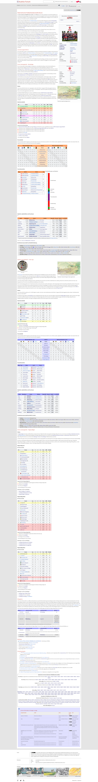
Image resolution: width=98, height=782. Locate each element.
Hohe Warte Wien (38, 410)
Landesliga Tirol (21, 594)
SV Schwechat (23, 471)
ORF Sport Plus (58, 288)
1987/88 (65, 691)
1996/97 (32, 693)
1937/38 (57, 681)
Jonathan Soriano (53, 252)
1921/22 (78, 676)
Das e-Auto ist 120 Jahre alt (76, 776)
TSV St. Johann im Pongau (26, 568)
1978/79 (36, 691)
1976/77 (30, 691)
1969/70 (51, 690)
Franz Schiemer (72, 247)
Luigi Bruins (44, 251)
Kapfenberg (20, 223)
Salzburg (19, 230)
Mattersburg (20, 227)
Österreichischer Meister (23, 126)
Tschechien (45, 703)
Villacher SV (23, 504)
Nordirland (30, 702)
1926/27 (46, 679)
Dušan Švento (29, 250)
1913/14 (52, 676)
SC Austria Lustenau (58, 268)
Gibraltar (31, 701)
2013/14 (33, 694)
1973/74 (64, 690)
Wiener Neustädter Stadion (45, 236)
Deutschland (67, 699)
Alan (60, 252)
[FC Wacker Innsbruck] (28, 147)
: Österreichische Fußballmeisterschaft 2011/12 (30, 641)
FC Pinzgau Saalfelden (24, 571)
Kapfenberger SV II (23, 520)
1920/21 (75, 676)
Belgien (45, 699)
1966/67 (41, 690)
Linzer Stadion (37, 401)
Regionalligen (21, 433)
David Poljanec (73, 82)
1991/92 (78, 691)
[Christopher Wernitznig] (21, 193)
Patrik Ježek (24, 182)
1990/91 (75, 691)
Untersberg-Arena (38, 397)
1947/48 (56, 684)
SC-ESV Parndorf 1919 (24, 457)
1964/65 (49, 688)
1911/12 (45, 676)
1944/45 (62, 683)
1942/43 (55, 683)
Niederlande (25, 702)
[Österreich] (70, 60)
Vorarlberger (44, 436)
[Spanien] (31, 370)
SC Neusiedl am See (24, 476)
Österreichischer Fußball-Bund (24, 644)
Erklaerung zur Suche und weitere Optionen (61, 1)
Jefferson (32, 248)
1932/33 (65, 679)
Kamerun (34, 379)
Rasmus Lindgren (69, 250)
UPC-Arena (42, 220)
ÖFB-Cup (20, 95)
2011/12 (34, 126)
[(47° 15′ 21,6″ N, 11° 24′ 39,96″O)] (63, 95)
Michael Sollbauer (35, 419)
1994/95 (25, 693)
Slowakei (77, 702)
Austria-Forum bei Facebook (18, 780)
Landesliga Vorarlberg (23, 596)
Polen (43, 702)
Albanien (29, 699)
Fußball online (32, 644)
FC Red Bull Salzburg (73, 43)
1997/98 (35, 693)
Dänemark (63, 699)
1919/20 (71, 676)
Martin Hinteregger (47, 247)
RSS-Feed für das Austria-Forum (24, 780)
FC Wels (22, 524)
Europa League (59, 698)
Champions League (52, 698)
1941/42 (52, 683)
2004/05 (59, 693)
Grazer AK (38, 38)
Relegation (26, 331)
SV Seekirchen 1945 (24, 579)
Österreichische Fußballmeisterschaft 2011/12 (63, 752)
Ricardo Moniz (29, 254)
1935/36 (75, 679)
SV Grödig (23, 315)
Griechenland (36, 701)
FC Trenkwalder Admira (48, 52)
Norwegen (34, 702)
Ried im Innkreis (20, 229)
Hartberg (19, 399)
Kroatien (55, 701)
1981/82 (46, 691)
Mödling (19, 225)
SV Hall (22, 580)
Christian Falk (25, 368)
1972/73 (61, 690)
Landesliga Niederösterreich (24, 492)
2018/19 (49, 694)
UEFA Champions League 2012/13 (47, 92)
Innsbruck (19, 221)
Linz (18, 401)
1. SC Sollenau (23, 464)
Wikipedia (50, 752)
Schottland (62, 702)
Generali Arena (42, 232)
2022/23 (62, 694)
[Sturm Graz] (18, 147)
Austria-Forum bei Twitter (21, 780)
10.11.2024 (73, 752)
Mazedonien (74, 701)
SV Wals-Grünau (27, 593)
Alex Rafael (65, 252)
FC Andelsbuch (29, 596)
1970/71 (54, 690)
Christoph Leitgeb (54, 250)
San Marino (58, 702)
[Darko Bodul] (21, 177)
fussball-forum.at (23, 655)
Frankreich (24, 701)
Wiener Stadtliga (22, 491)
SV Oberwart (27, 494)
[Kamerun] (31, 379)
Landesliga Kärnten (22, 545)
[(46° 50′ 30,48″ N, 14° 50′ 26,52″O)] (73, 273)
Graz (18, 220)
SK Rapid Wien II (23, 453)
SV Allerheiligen (24, 519)
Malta (70, 701)
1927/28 (49, 679)
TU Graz (78, 2)
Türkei (49, 703)
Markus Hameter (22, 624)
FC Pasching (23, 522)
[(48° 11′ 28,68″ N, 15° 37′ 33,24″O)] (75, 267)
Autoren (76, 752)
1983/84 (52, 691)
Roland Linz (24, 180)
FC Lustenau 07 (24, 319)
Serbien (73, 702)
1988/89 (69, 691)
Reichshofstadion (38, 405)
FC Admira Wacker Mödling (44, 23)
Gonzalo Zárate (45, 250)
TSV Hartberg (72, 73)
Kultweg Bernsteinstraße (63, 776)
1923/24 (36, 679)
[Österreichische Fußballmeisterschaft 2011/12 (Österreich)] (69, 92)
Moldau (78, 701)
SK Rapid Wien (72, 47)
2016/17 (42, 694)
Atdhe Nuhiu (24, 191)
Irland (40, 701)
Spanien (33, 370)
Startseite (18, 2)
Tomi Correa (25, 374)
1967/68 (45, 690)
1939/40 (45, 683)
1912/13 (49, 676)
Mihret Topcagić (34, 425)
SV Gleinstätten (24, 528)
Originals (31, 658)
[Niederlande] (21, 188)
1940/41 (49, 683)
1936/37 (54, 681)
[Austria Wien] (22, 147)
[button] (63, 6)
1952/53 (42, 687)
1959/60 (64, 687)
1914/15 (55, 676)
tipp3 (29, 66)
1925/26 (43, 679)
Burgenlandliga (21, 494)
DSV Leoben (23, 510)
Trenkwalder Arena (43, 225)
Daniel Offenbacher (52, 251)
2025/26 (71, 694)
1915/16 (58, 676)
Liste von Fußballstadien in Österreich (28, 240)
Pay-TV (28, 78)
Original (49, 663)
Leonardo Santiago (27, 252)
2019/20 (52, 694)
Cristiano (38, 251)
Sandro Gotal (51, 425)
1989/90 (72, 691)
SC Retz (30, 492)
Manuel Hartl (25, 383)
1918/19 (68, 676)
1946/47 (53, 684)
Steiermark (30, 75)
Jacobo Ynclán (25, 376)
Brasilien (34, 381)
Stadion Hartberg (38, 399)
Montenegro (21, 702)
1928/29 (52, 679)
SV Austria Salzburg (24, 566)
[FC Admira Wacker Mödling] (36, 147)
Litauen (63, 701)
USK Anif (22, 555)
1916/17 (62, 676)
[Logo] (70, 28)
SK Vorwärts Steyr (24, 526)
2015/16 (39, 694)
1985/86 (59, 691)
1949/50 (32, 687)
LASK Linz (71, 75)
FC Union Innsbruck (24, 577)
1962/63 (74, 687)
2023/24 (65, 694)
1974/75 (23, 691)
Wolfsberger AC (39, 34)
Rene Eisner (22, 636)
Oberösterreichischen (56, 435)
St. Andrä (73, 72)
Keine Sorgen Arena (43, 229)
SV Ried (71, 51)
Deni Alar (23, 186)
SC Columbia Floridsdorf (25, 478)
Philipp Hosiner (25, 184)
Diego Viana (25, 381)
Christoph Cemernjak (28, 421)
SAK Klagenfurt (24, 506)
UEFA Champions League (49, 22)
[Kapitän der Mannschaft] (33, 247)
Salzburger (35, 436)
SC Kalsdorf (29, 543)
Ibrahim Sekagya (28, 247)
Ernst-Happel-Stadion (53, 238)
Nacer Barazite (24, 188)
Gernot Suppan (60, 419)
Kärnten (31, 73)
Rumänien (49, 702)
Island (43, 701)
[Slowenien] (31, 367)
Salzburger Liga (21, 593)
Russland (53, 702)
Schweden (66, 702)
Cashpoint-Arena (38, 396)
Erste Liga (25, 132)
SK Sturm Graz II (24, 517)
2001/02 (49, 693)
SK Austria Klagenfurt (25, 511)
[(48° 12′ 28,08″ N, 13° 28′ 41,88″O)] (69, 91)
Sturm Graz (77, 96)
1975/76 (27, 691)
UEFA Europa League (43, 24)
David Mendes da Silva (30, 251)
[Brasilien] (31, 381)
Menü (72, 1)
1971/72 (58, 690)
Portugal (45, 702)
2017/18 (46, 694)
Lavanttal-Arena (38, 412)
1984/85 (56, 691)
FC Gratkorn (23, 513)
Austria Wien (79, 91)
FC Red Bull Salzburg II (24, 559)
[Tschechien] (21, 182)
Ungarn (55, 703)
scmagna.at (22, 658)
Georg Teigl (62, 250)
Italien (48, 701)
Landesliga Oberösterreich (23, 542)
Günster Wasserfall (28, 776)
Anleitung (23, 660)
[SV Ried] (24, 147)
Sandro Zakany (45, 422)
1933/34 (69, 679)
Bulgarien (58, 699)
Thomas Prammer (21, 632)
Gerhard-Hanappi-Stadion (44, 234)
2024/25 (68, 694)
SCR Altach (23, 306)
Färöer (78, 699)
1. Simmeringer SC (24, 473)
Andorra (33, 699)
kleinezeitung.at (56, 622)
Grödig (19, 397)
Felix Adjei (66, 251)
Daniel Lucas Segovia (26, 370)
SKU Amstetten (23, 467)
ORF (48, 79)
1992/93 (19, 693)
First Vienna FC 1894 (23, 317)
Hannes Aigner (25, 372)
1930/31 (59, 679)
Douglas (27, 248)
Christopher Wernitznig (26, 193)
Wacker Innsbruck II (24, 562)
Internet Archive (63, 653)
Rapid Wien (77, 90)
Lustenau (19, 405)
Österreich (34, 368)
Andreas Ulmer (55, 247)
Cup (37, 26)
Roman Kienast (25, 189)
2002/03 (52, 693)
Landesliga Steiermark (23, 543)
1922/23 (49, 677)
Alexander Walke (27, 245)
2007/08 (68, 693)
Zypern (61, 703)
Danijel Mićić (76, 422)
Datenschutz (74, 780)
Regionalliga (63, 295)
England (71, 699)
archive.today (54, 667)
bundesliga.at (22, 657)
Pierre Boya (25, 379)
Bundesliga (31, 295)
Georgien (27, 701)
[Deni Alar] (21, 186)
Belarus (42, 699)
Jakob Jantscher (74, 60)
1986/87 (62, 691)
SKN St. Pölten (46, 55)
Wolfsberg (19, 412)
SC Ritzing (23, 462)
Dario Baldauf (27, 419)
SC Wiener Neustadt (74, 92)
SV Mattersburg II (24, 469)
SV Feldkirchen (28, 545)
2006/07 (65, 693)
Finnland (19, 701)
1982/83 (49, 691)
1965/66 (38, 690)
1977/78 (33, 691)
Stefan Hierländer (64, 247)
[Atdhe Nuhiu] (21, 191)
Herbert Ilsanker (48, 254)
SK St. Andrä (45, 34)
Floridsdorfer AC (24, 466)
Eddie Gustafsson (39, 245)
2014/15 (36, 694)
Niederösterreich (22, 75)
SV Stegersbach (24, 460)
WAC (70, 72)
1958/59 (61, 687)
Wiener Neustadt (21, 236)
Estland (75, 699)
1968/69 (48, 690)
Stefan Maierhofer (74, 62)
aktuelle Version (73, 10)
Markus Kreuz (60, 422)
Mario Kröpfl (24, 423)
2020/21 (55, 694)
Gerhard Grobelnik (22, 613)
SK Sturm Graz (24, 113)
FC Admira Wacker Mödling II (25, 475)
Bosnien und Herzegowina (51, 699)
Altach (19, 396)
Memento (48, 653)
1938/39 (42, 683)
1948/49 (59, 684)
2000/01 (46, 693)
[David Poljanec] (70, 82)
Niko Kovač (38, 254)
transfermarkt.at (34, 670)
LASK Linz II (22, 529)
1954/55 (48, 687)
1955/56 (51, 687)
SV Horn (39, 42)
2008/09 (71, 693)
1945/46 (49, 684)
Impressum (79, 780)
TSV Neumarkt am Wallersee (26, 575)
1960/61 (68, 687)
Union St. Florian (24, 515)
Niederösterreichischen (75, 433)
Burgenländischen (22, 435)
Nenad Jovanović (44, 419)
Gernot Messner (53, 422)
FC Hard (22, 573)
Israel (45, 701)
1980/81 (43, 691)
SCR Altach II (23, 564)
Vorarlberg (26, 73)
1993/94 (22, 693)
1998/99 (38, 693)
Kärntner (61, 435)
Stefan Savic (60, 251)
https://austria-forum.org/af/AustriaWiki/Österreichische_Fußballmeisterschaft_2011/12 (50, 762)
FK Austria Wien (34, 55)
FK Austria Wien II (24, 455)
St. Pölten (19, 408)
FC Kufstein (23, 561)
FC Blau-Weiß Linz (24, 314)
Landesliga (26, 484)
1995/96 (29, 693)
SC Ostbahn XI (27, 491)
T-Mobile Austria (27, 68)
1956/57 (55, 687)
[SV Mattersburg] (34, 147)
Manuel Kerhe (37, 422)
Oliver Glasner (59, 254)
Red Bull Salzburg (65, 92)
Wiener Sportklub (54, 54)
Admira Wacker (76, 91)
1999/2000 (42, 693)
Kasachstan (52, 701)
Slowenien (34, 367)
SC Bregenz (23, 570)
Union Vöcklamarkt (24, 508)
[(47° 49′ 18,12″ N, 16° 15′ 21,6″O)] (77, 93)
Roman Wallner (45, 252)
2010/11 (62, 20)
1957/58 (58, 687)
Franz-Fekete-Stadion (44, 223)
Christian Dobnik (27, 418)
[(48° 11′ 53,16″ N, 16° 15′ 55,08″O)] (77, 91)
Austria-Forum (24, 1)
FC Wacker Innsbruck (31, 52)
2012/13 (77, 21)
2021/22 (59, 694)
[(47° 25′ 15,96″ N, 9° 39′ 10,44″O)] (58, 270)
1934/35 (72, 679)
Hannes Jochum (69, 419)
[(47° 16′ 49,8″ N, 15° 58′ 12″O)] (76, 271)
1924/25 (40, 679)
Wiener (70, 433)
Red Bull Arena (42, 230)
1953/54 (45, 687)
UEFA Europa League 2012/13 (46, 95)
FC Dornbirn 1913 (24, 557)
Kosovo (53, 705)
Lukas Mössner (25, 385)
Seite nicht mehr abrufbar (29, 657)
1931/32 (62, 679)
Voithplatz (37, 408)
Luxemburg (67, 701)
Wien (18, 75)
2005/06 (62, 693)
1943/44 (58, 683)
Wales (58, 703)
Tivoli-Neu (42, 221)
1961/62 (71, 687)
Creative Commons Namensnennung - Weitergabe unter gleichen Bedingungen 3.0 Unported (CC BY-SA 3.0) (54, 753)
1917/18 (65, 676)
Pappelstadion (42, 227)
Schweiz (70, 702)
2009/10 (75, 693)
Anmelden (79, 6)
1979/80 (40, 691)
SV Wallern (30, 542)
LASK (51, 44)
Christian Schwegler (37, 247)
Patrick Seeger (25, 377)
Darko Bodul (24, 177)
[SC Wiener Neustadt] (30, 147)
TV (19, 76)
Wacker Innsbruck (66, 95)
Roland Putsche (68, 422)
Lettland (59, 701)
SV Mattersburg (24, 119)
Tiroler (39, 436)
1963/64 (77, 687)
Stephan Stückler (26, 386)
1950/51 (35, 687)
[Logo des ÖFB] (70, 17)
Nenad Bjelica (29, 426)
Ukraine (52, 703)
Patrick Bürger (24, 179)
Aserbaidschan (37, 699)
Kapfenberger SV (73, 53)
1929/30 (56, 679)
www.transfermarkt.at (36, 666)
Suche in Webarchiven (45, 657)
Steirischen (67, 435)
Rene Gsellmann (53, 419)
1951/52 (39, 687)
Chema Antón (38, 248)
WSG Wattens (32, 42)
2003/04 (55, 693)
